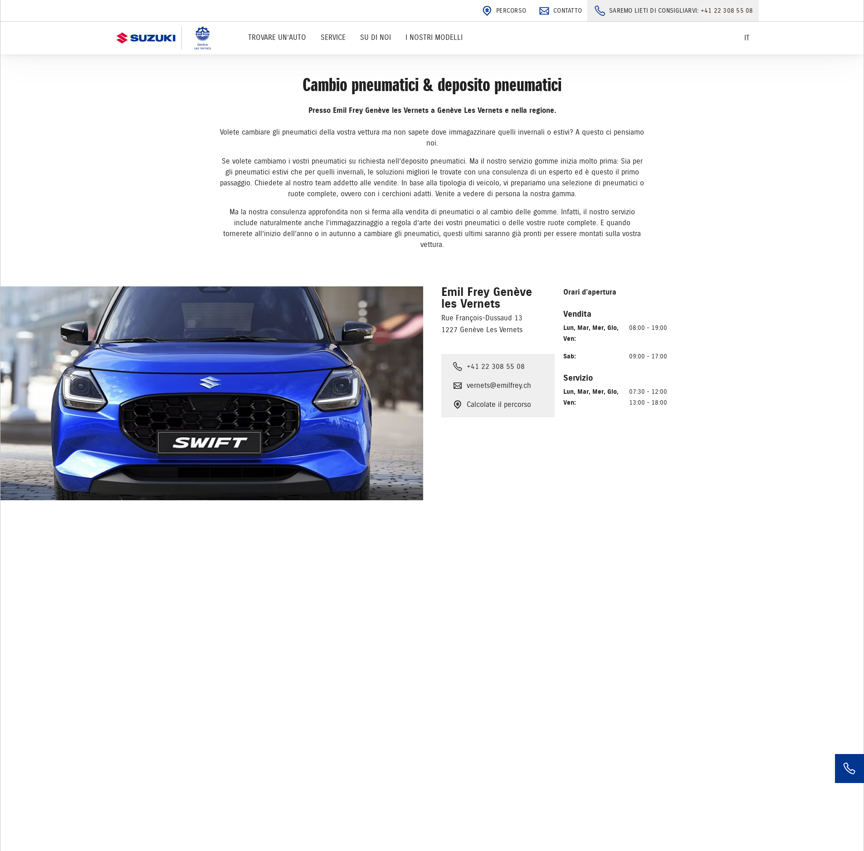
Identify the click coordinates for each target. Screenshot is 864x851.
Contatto (567, 11)
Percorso (511, 11)
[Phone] (849, 768)
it (747, 38)
